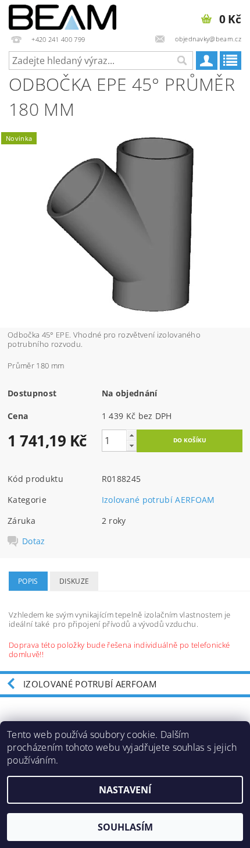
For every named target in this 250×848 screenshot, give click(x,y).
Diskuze (74, 581)
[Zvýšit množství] (131, 435)
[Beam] (62, 15)
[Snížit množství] (131, 445)
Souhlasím (125, 827)
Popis (28, 581)
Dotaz (33, 541)
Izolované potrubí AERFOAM (158, 499)
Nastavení (125, 789)
